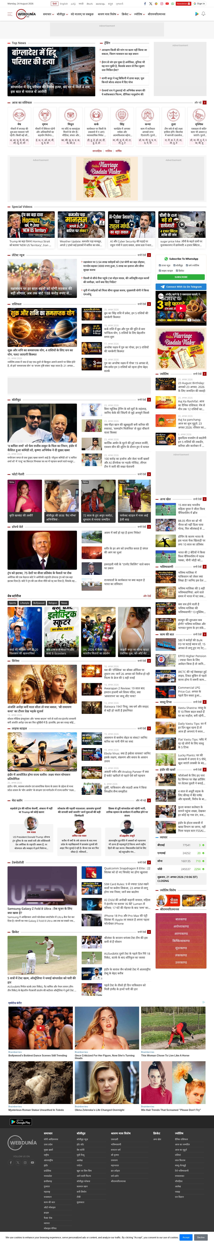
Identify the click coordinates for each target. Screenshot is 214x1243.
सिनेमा (11, 482)
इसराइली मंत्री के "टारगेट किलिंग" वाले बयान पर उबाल (127, 566)
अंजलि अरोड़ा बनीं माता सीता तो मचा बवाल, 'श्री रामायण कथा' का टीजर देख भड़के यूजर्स (39, 709)
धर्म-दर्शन (115, 1175)
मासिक (108, 151)
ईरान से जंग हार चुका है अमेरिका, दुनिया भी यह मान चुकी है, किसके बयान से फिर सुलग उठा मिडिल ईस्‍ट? (123, 66)
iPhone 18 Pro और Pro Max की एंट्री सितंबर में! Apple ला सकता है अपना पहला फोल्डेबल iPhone (126, 919)
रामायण (114, 1160)
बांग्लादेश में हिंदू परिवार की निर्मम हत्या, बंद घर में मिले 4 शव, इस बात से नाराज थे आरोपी (51, 89)
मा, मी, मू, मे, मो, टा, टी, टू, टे (122, 141)
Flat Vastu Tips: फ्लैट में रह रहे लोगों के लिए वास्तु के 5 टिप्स (192, 743)
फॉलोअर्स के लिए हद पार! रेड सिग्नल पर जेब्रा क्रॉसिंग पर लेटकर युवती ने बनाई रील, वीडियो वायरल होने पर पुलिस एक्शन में (192, 779)
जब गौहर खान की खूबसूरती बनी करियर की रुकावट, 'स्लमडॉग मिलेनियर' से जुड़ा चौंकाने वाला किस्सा (126, 428)
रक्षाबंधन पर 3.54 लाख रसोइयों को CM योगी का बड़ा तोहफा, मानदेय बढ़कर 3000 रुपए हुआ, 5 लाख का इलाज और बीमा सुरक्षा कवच (114, 266)
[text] (31, 224)
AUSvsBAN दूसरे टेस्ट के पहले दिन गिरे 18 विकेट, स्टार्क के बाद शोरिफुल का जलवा (127, 955)
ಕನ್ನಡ (110, 3)
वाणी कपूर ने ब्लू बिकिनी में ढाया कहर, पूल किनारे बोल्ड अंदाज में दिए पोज (123, 80)
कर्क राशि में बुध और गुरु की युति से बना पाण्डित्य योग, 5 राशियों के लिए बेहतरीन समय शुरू (124, 333)
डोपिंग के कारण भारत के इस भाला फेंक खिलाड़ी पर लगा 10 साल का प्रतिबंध (191, 540)
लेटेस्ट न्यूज (18, 255)
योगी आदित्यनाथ (51, 1139)
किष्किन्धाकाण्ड (181, 941)
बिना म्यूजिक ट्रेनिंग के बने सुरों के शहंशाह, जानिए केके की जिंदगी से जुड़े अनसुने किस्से (126, 411)
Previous (10, 71)
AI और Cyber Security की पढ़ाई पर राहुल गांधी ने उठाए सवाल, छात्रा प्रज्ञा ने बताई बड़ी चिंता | (131, 243)
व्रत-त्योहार (115, 1170)
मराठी (81, 3)
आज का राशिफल (22, 103)
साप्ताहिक (97, 151)
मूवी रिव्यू (80, 1154)
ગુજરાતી (119, 3)
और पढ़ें (197, 102)
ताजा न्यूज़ (166, 265)
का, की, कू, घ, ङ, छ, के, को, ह (70, 141)
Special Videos (22, 207)
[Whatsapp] (172, 3)
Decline (201, 1237)
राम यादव (31, 832)
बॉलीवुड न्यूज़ (82, 1139)
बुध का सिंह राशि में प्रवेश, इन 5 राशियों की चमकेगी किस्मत (126, 315)
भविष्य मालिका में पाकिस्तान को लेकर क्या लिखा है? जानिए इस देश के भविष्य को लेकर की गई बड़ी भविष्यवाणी (192, 576)
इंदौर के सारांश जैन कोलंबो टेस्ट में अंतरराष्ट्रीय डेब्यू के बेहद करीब (127, 971)
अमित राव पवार (79, 835)
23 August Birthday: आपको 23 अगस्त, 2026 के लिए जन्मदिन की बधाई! (191, 387)
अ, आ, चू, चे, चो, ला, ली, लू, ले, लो (19, 141)
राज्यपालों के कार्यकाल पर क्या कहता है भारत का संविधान (124, 582)
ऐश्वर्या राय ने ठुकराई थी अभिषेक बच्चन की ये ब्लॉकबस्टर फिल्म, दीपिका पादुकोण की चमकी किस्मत (123, 94)
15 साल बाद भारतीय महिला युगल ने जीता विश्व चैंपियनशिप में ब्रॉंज (191, 509)
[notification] (203, 14)
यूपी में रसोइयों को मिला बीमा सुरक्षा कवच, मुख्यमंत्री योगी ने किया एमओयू (116, 292)
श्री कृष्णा (115, 1154)
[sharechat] (156, 3)
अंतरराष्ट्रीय (48, 1160)
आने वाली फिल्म (84, 1175)
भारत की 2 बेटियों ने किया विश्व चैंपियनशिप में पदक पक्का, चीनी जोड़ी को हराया (191, 556)
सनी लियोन (81, 1191)
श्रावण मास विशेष (107, 14)
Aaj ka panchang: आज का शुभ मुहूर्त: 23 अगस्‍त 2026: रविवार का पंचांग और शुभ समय (191, 423)
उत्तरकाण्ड (181, 962)
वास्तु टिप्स (166, 702)
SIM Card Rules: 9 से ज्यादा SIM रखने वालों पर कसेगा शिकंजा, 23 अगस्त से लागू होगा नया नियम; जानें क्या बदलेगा (126, 888)
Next (93, 71)
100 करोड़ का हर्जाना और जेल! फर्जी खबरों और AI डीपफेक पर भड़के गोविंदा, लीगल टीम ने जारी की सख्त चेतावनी (126, 462)
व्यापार (163, 837)
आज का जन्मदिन (182, 1144)
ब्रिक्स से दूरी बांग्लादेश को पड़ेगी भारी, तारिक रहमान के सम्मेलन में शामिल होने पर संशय (127, 812)
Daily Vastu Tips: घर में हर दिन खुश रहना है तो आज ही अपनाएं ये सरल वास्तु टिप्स (192, 727)
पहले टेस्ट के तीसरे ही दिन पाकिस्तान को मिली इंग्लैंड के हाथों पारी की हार (125, 987)
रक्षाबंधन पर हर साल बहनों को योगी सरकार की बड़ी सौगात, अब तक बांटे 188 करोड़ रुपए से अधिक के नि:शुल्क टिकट (41, 290)
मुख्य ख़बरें (48, 1149)
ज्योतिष (138, 14)
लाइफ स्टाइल (19, 728)
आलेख (80, 1160)
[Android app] (21, 1122)
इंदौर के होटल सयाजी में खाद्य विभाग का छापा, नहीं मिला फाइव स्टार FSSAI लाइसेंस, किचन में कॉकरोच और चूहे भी (192, 827)
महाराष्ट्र (47, 1191)
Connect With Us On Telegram (184, 286)
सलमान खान (82, 1186)
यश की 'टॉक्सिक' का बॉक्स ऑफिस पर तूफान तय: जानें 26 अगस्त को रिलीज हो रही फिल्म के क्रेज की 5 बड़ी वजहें (127, 674)
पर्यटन (79, 1165)
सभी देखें (142, 255)
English (64, 3)
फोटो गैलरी (18, 474)
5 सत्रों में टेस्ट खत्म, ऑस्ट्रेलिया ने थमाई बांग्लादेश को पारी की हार (42, 980)
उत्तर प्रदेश (48, 1144)
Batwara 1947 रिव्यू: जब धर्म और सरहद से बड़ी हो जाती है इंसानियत (126, 708)
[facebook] (145, 3)
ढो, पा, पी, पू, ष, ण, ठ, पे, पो (148, 141)
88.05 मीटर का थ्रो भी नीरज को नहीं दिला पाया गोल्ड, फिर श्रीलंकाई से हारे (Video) (192, 525)
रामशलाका (179, 1175)
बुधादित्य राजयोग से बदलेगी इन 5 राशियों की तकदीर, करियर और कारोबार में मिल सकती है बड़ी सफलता (192, 442)
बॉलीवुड (61, 14)
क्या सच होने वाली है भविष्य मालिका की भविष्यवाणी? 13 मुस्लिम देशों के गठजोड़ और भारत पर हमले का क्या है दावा (191, 608)
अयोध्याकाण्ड (181, 926)
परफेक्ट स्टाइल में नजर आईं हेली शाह (134, 517)
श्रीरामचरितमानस (156, 14)
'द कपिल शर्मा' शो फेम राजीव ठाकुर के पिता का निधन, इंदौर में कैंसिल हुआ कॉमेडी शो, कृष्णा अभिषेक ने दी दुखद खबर (42, 448)
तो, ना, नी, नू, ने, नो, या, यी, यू (199, 141)
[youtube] (167, 3)
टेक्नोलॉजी (18, 862)
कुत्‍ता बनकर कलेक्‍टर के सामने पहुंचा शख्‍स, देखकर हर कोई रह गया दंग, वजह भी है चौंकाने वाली (192, 811)
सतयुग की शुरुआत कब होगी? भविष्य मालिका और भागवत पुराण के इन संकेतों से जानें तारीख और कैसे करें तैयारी (192, 624)
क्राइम (46, 1212)
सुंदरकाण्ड (181, 948)
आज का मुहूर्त (181, 1149)
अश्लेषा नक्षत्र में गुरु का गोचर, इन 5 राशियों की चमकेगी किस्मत (126, 349)
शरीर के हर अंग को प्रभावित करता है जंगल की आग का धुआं (126, 550)
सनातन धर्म (115, 1149)
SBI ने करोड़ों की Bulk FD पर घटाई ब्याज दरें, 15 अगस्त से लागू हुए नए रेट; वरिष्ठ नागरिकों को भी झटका (191, 644)
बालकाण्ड (181, 919)
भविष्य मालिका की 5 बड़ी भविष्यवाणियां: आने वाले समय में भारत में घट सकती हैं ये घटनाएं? (192, 592)
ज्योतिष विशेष (168, 890)
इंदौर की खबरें (167, 770)
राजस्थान (48, 1196)
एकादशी (114, 1139)
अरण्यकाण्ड (181, 933)
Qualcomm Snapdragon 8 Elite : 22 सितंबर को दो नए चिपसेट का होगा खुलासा (127, 870)
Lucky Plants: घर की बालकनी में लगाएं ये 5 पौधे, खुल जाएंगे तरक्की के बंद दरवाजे (192, 759)
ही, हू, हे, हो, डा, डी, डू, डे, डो (96, 141)
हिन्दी (55, 3)
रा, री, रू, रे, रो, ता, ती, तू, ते (173, 141)
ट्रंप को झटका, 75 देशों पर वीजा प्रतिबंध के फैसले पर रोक (39, 573)
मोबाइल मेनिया (50, 1228)
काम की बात (167, 634)
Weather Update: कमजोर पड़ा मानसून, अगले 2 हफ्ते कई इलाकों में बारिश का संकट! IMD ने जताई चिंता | (81, 243)
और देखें (147, 596)
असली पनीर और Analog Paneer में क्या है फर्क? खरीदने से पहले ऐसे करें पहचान (126, 773)
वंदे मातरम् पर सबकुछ (82, 14)
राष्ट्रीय (46, 1154)
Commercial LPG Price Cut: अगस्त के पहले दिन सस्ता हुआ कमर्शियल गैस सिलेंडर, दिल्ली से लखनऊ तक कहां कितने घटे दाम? (192, 691)
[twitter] (150, 3)
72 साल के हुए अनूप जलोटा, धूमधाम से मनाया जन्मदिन (98, 517)
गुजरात (47, 1186)
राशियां (178, 1154)
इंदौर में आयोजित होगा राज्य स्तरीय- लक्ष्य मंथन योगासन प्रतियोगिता (39, 777)
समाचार (47, 14)
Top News (19, 43)
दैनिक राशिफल (181, 1139)
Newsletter (182, 3)
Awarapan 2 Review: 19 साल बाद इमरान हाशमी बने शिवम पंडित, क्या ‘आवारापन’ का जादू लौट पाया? (124, 692)
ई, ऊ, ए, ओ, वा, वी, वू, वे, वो (45, 141)
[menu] (11, 14)
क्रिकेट (125, 14)
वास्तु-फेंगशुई (180, 1165)
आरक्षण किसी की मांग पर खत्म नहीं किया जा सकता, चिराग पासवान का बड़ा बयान (124, 52)
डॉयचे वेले (17, 527)
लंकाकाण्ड (181, 955)
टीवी (79, 1196)
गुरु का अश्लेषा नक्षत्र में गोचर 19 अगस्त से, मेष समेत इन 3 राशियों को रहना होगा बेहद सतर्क (126, 367)
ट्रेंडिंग (107, 43)
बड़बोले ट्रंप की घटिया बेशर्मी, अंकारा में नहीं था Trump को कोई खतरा (31, 810)
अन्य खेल (165, 499)
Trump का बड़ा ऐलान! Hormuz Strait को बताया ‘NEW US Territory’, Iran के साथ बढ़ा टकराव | (30, 243)
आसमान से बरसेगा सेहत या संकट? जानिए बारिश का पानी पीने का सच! (125, 739)
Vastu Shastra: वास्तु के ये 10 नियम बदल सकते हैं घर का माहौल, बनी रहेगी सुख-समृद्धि (192, 712)
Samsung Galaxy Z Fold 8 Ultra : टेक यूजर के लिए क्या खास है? (40, 911)
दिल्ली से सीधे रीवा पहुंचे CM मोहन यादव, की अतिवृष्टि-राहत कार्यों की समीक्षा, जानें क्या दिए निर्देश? (116, 280)
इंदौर (46, 1165)
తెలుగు (90, 3)
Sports (12, 603)
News (64, 603)
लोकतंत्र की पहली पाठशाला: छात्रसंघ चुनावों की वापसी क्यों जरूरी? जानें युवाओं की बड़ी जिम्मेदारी (79, 812)
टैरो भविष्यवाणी (182, 1170)
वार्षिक (119, 151)
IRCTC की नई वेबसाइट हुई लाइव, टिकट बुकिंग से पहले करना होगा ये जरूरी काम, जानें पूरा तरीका (192, 676)
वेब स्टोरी (80, 1149)
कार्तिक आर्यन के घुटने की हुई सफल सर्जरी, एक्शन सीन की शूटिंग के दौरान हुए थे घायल (126, 445)
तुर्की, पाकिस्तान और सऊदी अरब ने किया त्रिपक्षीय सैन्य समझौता (125, 789)
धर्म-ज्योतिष (194, 265)
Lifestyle (24, 603)
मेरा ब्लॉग (17, 800)
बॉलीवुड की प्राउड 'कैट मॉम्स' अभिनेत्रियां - (61, 517)
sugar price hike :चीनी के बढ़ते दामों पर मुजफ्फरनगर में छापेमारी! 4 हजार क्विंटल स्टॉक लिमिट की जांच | (181, 243)
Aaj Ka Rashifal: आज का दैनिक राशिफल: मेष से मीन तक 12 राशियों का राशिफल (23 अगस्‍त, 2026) (191, 405)
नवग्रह (177, 1191)
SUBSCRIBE (181, 277)
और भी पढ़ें (141, 800)
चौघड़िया (179, 1181)
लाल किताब (180, 1160)
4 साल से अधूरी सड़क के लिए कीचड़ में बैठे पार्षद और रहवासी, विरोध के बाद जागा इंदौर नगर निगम (192, 795)
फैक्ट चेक (48, 1217)
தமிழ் (73, 3)
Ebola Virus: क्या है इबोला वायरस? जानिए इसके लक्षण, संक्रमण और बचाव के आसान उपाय (127, 757)
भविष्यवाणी (166, 567)
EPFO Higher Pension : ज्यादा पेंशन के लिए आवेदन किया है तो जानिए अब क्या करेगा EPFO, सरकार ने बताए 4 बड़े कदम (192, 660)
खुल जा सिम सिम (84, 1170)
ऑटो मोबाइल (49, 1207)
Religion (53, 603)
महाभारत (115, 1165)
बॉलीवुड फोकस (83, 1181)
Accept (186, 1237)
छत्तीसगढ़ (48, 1181)
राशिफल (16, 304)
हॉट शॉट (80, 1144)
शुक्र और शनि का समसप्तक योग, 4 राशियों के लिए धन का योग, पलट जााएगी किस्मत (40, 352)
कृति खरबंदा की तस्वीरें (21, 515)
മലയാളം (100, 3)
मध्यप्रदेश (48, 1175)
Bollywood (38, 603)
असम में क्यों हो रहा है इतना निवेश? (122, 532)
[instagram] (161, 3)
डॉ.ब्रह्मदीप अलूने (127, 835)
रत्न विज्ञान (179, 1196)
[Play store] (197, 14)
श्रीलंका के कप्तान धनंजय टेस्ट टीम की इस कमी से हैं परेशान (126, 940)
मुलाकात (80, 1202)
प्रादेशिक (47, 1170)
